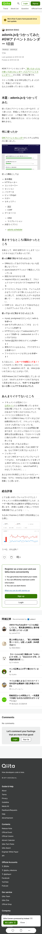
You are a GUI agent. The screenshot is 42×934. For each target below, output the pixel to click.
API (3, 856)
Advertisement (7, 818)
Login (25, 3)
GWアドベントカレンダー (13, 138)
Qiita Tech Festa (8, 844)
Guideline (5, 802)
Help (3, 814)
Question (25, 9)
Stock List (15, 9)
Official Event (7, 832)
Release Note (7, 828)
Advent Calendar (8, 840)
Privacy (5, 798)
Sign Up (26, 739)
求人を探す (10, 922)
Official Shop (7, 904)
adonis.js (13, 49)
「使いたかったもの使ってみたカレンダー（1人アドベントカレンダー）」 (21, 71)
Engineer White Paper (10, 852)
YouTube (5, 882)
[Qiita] (6, 3)
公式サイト (9, 405)
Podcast (5, 886)
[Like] (4, 557)
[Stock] (11, 557)
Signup (35, 3)
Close (22, 922)
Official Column (7, 836)
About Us (5, 915)
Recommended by (20, 619)
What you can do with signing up (17, 590)
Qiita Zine (5, 900)
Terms (4, 794)
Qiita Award (6, 848)
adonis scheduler (14, 229)
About (4, 791)
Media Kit (5, 806)
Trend (5, 9)
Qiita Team (6, 896)
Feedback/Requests (9, 810)
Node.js (5, 49)
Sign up (21, 596)
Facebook (5, 878)
